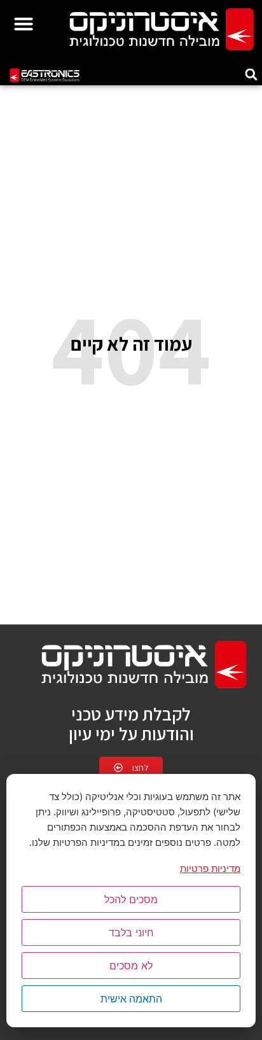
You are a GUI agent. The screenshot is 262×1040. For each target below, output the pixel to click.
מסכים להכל (131, 899)
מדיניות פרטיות (210, 868)
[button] (23, 23)
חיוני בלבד (131, 932)
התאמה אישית (131, 998)
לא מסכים (131, 965)
